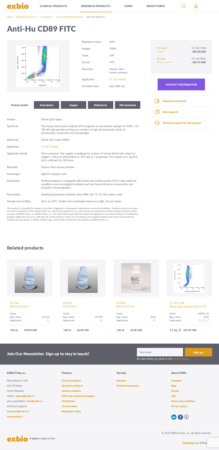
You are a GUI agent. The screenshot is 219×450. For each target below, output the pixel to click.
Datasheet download (174, 101)
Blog (174, 385)
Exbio (10, 17)
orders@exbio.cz (25, 396)
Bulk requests (170, 112)
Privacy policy (179, 406)
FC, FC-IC (204, 320)
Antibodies (46, 17)
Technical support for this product (182, 122)
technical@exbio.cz (18, 411)
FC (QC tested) (118, 79)
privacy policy (180, 358)
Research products (95, 6)
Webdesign (189, 443)
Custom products (71, 390)
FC (48, 320)
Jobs (173, 396)
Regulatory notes (71, 411)
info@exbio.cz (35, 401)
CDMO (128, 6)
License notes (69, 406)
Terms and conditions (183, 401)
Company (176, 380)
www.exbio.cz (15, 416)
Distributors (68, 401)
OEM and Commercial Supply (78, 396)
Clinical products (53, 6)
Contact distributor (181, 84)
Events (175, 390)
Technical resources (128, 385)
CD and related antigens (69, 17)
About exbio (156, 6)
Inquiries (121, 380)
